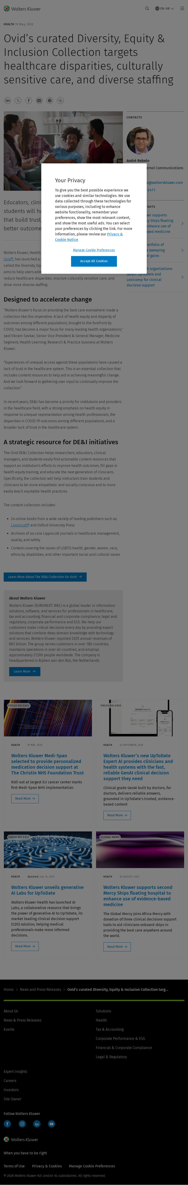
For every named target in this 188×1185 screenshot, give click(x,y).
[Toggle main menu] (181, 8)
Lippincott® (20, 525)
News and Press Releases (40, 989)
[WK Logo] (21, 1139)
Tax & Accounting (110, 1029)
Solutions (103, 1011)
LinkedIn (37, 1124)
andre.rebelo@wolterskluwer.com (155, 182)
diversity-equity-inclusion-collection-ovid (45, 577)
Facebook (7, 1124)
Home (9, 989)
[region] (94, 218)
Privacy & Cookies (47, 1166)
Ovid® (8, 259)
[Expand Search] (147, 8)
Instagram (22, 1124)
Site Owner (12, 1099)
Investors (11, 1090)
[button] (7, 100)
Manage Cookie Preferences (94, 250)
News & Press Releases (22, 1020)
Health (101, 1020)
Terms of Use (14, 1166)
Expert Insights (15, 1071)
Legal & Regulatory (111, 1057)
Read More (23, 799)
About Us (11, 1011)
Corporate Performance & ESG (120, 1038)
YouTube (51, 1124)
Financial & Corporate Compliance (124, 1048)
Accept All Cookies (94, 261)
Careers (10, 1081)
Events (9, 1029)
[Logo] (25, 8)
